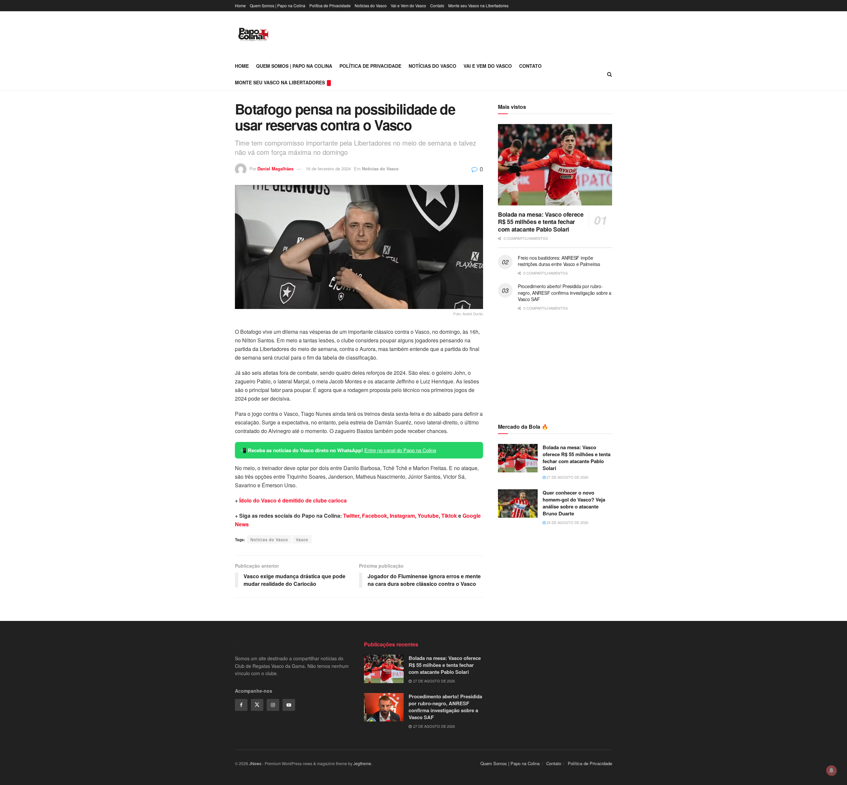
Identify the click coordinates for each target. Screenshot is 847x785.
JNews (255, 763)
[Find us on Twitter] (257, 705)
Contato (437, 5)
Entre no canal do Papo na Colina (400, 450)
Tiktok (449, 515)
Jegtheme (362, 763)
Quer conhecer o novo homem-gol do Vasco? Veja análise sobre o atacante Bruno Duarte (574, 503)
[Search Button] (609, 74)
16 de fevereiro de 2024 (328, 168)
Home (240, 5)
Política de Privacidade (330, 5)
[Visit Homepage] (253, 34)
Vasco (302, 539)
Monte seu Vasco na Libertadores (478, 5)
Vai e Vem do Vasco (408, 5)
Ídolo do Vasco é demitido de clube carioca (293, 500)
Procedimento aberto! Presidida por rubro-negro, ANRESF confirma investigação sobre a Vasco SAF (564, 292)
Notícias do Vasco (371, 5)
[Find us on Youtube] (289, 705)
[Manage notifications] (831, 770)
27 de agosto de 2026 (567, 477)
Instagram (402, 515)
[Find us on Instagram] (273, 705)
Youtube (428, 515)
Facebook (374, 515)
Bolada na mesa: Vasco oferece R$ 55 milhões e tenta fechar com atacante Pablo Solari (541, 222)
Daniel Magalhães (275, 168)
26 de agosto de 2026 (567, 522)
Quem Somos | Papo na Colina (277, 5)
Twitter (351, 515)
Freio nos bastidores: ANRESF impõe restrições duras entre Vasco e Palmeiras (559, 261)
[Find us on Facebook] (241, 705)
